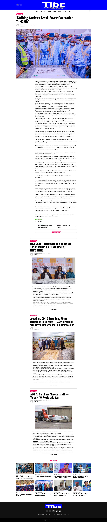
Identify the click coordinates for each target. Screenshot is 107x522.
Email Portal (66, 514)
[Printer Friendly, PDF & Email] (38, 219)
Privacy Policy (59, 514)
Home (37, 11)
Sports (59, 11)
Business (69, 11)
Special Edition (42, 11)
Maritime (49, 11)
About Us (53, 514)
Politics (64, 11)
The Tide (23, 26)
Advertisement (41, 514)
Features (54, 11)
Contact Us (48, 514)
